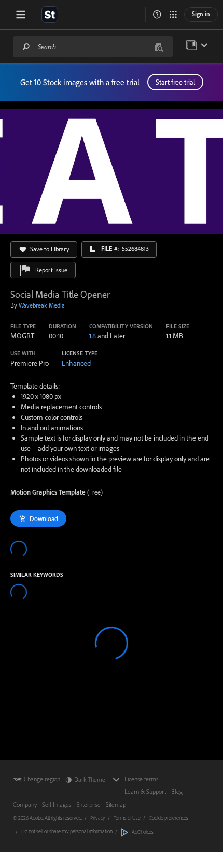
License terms (141, 779)
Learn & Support (145, 791)
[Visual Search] (158, 46)
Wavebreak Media (42, 305)
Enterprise (88, 804)
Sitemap (116, 804)
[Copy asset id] (94, 247)
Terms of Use (127, 817)
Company (25, 804)
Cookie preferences (168, 817)
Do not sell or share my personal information (67, 831)
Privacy (97, 817)
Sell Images (56, 804)
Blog (177, 791)
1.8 (92, 335)
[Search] (26, 46)
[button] (157, 14)
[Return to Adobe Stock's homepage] (49, 14)
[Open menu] (20, 14)
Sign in (201, 14)
